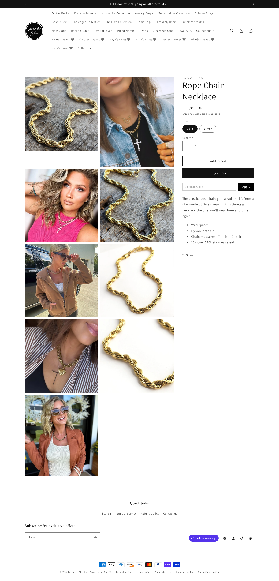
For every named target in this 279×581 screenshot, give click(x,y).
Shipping (187, 113)
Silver (208, 128)
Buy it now (218, 173)
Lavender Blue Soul (78, 572)
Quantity (187, 138)
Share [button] (190, 255)
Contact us (170, 513)
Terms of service (163, 572)
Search (106, 513)
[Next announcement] (253, 4)
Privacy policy (143, 572)
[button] (184, 30)
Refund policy (150, 513)
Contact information (208, 572)
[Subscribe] (95, 537)
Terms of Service (126, 513)
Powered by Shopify (101, 572)
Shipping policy (184, 572)
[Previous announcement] (26, 4)
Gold (190, 128)
